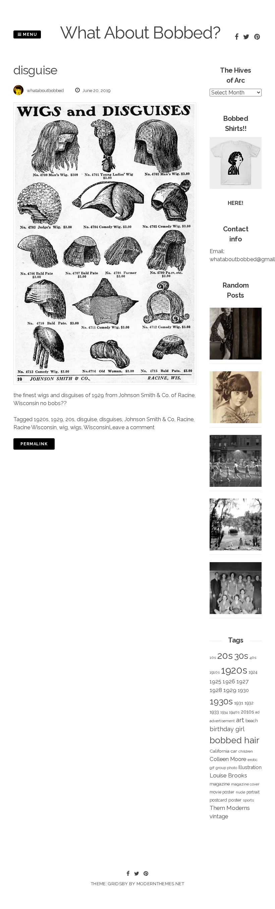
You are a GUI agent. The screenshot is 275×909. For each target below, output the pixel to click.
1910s (215, 672)
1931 (238, 702)
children (245, 751)
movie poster (222, 791)
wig (63, 427)
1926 (229, 681)
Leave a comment (132, 427)
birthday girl (227, 729)
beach (251, 720)
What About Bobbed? (140, 33)
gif (212, 767)
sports (248, 800)
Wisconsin (96, 427)
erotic (253, 759)
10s (213, 657)
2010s (247, 712)
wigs (75, 427)
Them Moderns (230, 808)
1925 (215, 681)
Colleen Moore (228, 759)
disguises (110, 419)
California (219, 751)
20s (69, 419)
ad (257, 712)
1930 (243, 690)
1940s (234, 712)
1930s (221, 701)
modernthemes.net (160, 883)
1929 (57, 419)
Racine (185, 419)
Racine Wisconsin (35, 427)
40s (253, 657)
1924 (253, 672)
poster (234, 800)
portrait (253, 791)
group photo (226, 768)
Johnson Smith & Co (149, 419)
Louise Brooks (228, 775)
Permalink (34, 444)
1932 (249, 702)
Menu (29, 34)
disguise (87, 419)
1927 (242, 681)
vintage (219, 816)
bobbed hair (234, 740)
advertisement (222, 721)
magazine (220, 783)
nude (240, 792)
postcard (218, 800)
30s (241, 656)
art (240, 720)
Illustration (250, 767)
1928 (216, 690)
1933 (214, 711)
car (234, 751)
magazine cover (245, 784)
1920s (41, 419)
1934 (224, 712)
